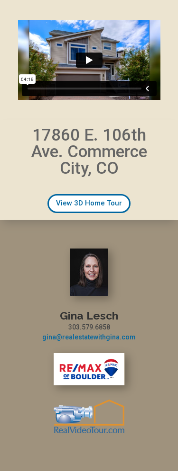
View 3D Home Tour (89, 203)
